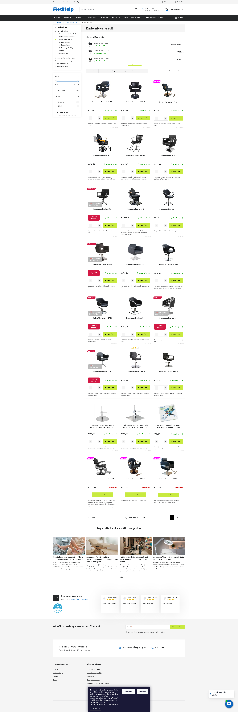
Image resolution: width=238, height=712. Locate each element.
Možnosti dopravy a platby (94, 673)
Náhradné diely (63, 53)
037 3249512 (150, 8)
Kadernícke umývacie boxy (67, 37)
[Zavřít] (232, 692)
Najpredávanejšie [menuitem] (130, 71)
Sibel (68, 106)
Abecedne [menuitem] (143, 71)
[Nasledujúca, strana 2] (177, 517)
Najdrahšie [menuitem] (116, 71)
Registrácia (180, 2)
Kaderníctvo (62, 27)
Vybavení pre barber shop (64, 61)
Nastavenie (96, 709)
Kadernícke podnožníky (66, 48)
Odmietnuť (128, 691)
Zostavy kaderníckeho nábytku (68, 34)
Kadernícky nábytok (62, 31)
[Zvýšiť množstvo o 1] (99, 118)
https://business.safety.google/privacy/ (105, 704)
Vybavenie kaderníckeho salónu (66, 58)
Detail (102, 495)
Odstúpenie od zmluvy (93, 680)
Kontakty (76, 2)
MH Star (68, 102)
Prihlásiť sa (177, 627)
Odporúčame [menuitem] (92, 71)
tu (90, 700)
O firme (55, 2)
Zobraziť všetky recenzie (79, 599)
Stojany (61, 51)
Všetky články (119, 577)
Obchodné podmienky (93, 669)
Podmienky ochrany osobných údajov (98, 683)
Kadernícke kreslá (65, 39)
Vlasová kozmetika (62, 66)
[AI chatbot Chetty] (229, 704)
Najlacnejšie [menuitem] (104, 71)
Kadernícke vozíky (64, 42)
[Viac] (179, 18)
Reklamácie (90, 676)
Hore (92, 518)
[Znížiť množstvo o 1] (90, 118)
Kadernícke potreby (62, 64)
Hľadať (136, 9)
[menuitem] (57, 18)
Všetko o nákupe (66, 2)
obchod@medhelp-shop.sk (134, 647)
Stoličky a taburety (64, 45)
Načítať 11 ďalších (136, 518)
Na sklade (68, 90)
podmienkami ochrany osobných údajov (153, 632)
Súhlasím (142, 691)
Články (84, 2)
